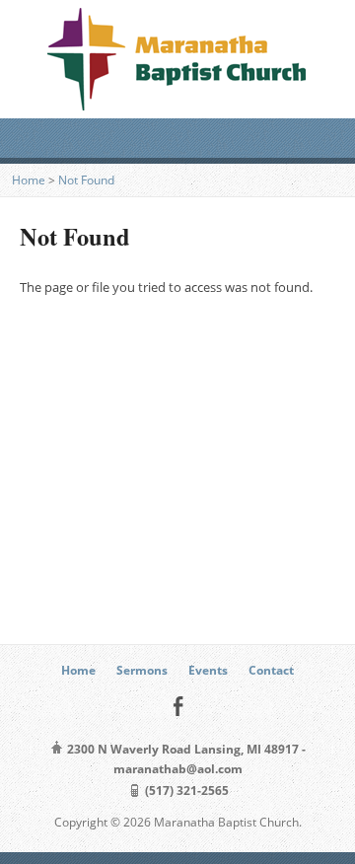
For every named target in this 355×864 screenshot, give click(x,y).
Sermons (142, 670)
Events (208, 670)
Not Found (86, 180)
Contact (271, 670)
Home (28, 180)
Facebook (178, 705)
